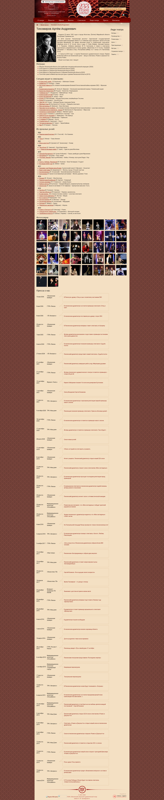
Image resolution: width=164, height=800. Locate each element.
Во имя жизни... (44, 194)
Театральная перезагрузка (72, 676)
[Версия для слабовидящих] (53, 3)
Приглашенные (117, 45)
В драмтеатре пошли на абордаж (74, 620)
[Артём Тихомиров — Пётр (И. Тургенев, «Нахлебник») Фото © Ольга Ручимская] (121, 259)
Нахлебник (42, 155)
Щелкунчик (42, 186)
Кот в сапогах (43, 197)
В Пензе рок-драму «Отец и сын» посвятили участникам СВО (83, 297)
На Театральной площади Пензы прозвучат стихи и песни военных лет (86, 525)
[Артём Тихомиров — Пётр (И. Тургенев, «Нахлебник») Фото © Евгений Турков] (53, 270)
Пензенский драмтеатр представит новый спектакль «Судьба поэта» (85, 354)
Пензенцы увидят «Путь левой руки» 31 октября (79, 648)
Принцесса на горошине (46, 115)
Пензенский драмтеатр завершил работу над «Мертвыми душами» (85, 363)
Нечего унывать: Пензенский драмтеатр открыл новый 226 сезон (84, 458)
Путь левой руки (44, 117)
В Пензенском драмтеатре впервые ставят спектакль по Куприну (84, 325)
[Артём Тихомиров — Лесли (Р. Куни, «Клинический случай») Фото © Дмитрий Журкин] (53, 224)
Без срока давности (45, 85)
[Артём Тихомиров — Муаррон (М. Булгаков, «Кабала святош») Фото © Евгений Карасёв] (76, 236)
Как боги (42, 190)
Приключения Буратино (46, 134)
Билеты (70, 20)
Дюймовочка (43, 93)
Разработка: (123, 794)
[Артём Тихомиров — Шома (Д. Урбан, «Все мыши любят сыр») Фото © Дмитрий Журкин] (121, 247)
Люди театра (94, 20)
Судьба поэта (43, 121)
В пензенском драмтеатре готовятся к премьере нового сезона (84, 420)
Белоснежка (43, 174)
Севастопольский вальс (46, 196)
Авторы (115, 48)
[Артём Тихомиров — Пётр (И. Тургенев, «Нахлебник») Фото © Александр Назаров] (41, 270)
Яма (40, 125)
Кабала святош (44, 184)
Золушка (42, 203)
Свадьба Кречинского (46, 153)
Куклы (41, 100)
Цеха (114, 42)
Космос (41, 98)
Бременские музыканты (46, 89)
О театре (41, 20)
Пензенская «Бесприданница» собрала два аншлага (80, 553)
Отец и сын (42, 113)
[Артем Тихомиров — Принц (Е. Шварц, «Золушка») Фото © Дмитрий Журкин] (87, 224)
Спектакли (82, 20)
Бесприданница (44, 172)
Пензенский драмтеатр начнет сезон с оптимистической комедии (84, 496)
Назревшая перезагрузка (72, 667)
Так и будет (43, 147)
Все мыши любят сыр (45, 163)
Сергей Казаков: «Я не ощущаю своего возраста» (79, 572)
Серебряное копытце (46, 213)
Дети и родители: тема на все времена (76, 638)
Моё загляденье (44, 106)
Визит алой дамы (44, 170)
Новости (51, 20)
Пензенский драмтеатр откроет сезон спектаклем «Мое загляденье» (85, 468)
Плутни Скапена (44, 199)
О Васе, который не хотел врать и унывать (77, 449)
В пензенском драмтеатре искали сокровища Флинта (80, 629)
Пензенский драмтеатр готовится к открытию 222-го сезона (83, 743)
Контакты (115, 20)
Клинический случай (45, 94)
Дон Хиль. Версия (44, 157)
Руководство (116, 36)
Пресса (105, 20)
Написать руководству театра (113, 9)
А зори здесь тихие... (45, 81)
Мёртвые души (44, 104)
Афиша (61, 20)
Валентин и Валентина (46, 91)
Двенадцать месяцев (46, 205)
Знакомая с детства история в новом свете (77, 591)
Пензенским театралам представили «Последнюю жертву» (82, 657)
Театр (41, 138)
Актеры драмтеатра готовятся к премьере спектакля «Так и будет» (85, 430)
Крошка (41, 178)
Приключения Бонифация (47, 180)
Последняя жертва (45, 201)
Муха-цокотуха (44, 143)
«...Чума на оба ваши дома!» (48, 149)
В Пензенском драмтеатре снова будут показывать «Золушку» (83, 686)
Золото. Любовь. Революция (48, 162)
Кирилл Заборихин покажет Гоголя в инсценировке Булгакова (83, 382)
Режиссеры (116, 39)
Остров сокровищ (44, 182)
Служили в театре (118, 51)
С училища (42, 119)
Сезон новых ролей (70, 439)
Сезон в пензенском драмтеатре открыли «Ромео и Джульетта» (84, 733)
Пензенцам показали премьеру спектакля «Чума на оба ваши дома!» (85, 411)
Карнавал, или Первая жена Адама (50, 168)
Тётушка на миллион (45, 123)
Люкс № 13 (42, 102)
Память (115, 54)
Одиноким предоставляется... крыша (50, 110)
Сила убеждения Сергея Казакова (75, 392)
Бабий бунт (42, 83)
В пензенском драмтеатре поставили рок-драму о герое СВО (83, 316)
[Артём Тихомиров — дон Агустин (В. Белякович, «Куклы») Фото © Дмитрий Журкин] (110, 236)
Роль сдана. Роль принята (72, 762)
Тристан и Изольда (45, 192)
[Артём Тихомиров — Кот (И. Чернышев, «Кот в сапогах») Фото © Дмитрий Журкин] (76, 224)
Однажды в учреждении (47, 112)
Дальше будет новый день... (48, 211)
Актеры (115, 33)
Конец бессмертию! (45, 96)
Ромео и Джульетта (45, 209)
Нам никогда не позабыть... (47, 108)
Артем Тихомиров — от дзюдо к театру (76, 582)
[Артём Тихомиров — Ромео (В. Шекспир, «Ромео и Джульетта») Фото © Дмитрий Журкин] (41, 224)
